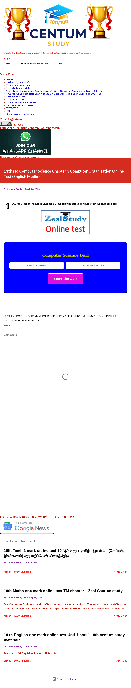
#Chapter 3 (109, 316)
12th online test (15, 99)
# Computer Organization (29, 316)
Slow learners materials (20, 114)
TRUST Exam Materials (19, 105)
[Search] (117, 6)
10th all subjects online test (33, 63)
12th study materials (18, 88)
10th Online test (15, 96)
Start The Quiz (65, 279)
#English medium (14, 320)
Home (7, 63)
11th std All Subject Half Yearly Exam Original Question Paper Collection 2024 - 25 (54, 93)
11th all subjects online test (22, 102)
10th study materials (18, 82)
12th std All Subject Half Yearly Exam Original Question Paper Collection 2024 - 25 (54, 90)
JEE (8, 111)
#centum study (92, 316)
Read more (120, 572)
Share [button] (7, 325)
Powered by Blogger (67, 678)
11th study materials (18, 85)
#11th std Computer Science (64, 316)
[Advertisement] (65, 443)
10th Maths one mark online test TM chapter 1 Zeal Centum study (63, 591)
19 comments (22, 660)
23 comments (22, 616)
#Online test (33, 320)
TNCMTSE (12, 108)
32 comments (22, 572)
